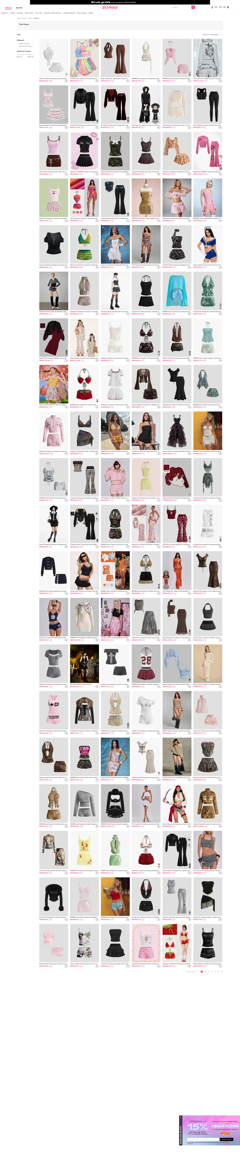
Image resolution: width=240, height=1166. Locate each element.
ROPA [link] (30, 18)
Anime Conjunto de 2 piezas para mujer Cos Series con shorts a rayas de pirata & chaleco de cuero (177, 824)
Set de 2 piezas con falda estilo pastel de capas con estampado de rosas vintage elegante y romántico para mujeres (177, 451)
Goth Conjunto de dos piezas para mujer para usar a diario (115, 311)
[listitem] (54, 60)
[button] (66, 81)
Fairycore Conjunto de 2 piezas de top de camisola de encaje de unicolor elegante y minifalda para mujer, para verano (115, 265)
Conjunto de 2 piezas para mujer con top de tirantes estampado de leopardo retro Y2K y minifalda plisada (146, 171)
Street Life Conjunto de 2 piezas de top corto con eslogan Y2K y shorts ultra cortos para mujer (53, 731)
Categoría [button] (20, 40)
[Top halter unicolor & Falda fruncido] (84, 663)
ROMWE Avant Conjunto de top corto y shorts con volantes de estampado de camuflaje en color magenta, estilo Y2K (84, 777)
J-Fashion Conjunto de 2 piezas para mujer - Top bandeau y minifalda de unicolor (146, 451)
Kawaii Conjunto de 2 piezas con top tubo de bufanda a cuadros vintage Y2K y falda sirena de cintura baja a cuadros (177, 637)
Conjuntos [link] (36, 18)
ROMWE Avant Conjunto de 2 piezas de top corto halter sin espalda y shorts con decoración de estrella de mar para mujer (84, 404)
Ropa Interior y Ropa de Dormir (52, 13)
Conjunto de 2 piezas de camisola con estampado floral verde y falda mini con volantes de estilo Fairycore (207, 498)
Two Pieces (24, 24)
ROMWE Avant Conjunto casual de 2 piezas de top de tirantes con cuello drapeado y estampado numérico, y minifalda (146, 684)
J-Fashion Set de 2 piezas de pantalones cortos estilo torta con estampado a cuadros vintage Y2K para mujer (177, 265)
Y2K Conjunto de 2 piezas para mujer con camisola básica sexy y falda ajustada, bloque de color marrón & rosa (53, 171)
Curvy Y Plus (38, 13)
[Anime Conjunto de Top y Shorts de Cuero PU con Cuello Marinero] (207, 244)
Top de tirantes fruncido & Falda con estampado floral (53, 404)
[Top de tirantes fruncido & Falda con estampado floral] (53, 384)
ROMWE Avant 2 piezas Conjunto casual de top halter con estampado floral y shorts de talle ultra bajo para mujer (207, 358)
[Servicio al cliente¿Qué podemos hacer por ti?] (224, 7)
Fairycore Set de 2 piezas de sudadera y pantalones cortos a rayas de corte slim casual (53, 311)
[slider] (17, 54)
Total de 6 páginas (191, 971)
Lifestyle (91, 13)
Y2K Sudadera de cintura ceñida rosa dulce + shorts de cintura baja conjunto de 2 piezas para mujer (115, 498)
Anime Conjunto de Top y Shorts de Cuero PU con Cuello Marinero (207, 265)
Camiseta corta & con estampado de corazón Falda (115, 637)
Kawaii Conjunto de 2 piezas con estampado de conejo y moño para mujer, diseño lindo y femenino (53, 125)
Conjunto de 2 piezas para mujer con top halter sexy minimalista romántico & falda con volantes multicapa (207, 731)
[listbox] (212, 7)
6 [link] (218, 971)
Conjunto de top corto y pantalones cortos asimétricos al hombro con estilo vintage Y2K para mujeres (177, 777)
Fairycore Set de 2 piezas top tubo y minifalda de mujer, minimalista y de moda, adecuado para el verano (115, 777)
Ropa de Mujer (29, 13)
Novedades (20, 13)
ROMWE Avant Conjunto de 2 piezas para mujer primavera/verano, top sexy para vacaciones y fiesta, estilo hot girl (53, 824)
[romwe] (110, 7)
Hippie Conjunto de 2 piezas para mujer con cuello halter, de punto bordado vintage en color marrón (115, 78)
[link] (120, 2)
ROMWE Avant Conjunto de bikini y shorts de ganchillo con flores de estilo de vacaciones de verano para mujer (115, 451)
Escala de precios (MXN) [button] (23, 51)
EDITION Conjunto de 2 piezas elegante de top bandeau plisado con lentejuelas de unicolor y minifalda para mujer (146, 218)
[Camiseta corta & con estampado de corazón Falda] (115, 617)
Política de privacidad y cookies (210, 1142)
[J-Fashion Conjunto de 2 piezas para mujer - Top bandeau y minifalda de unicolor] (146, 431)
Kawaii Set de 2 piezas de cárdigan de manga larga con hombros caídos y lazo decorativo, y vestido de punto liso (53, 358)
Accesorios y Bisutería (69, 13)
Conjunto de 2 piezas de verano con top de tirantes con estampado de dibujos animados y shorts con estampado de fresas (146, 964)
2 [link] (205, 971)
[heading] (25, 43)
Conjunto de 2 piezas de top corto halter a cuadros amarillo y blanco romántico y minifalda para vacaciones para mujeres (146, 498)
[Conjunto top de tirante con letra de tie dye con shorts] (84, 58)
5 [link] (215, 971)
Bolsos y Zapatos (82, 13)
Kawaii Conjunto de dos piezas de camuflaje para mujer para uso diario (115, 171)
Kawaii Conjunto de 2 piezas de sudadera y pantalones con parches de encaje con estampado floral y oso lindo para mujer (84, 358)
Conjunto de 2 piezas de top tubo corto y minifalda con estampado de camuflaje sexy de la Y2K (115, 964)
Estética (12, 13)
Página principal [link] (21, 18)
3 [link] (208, 971)
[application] (216, 35)
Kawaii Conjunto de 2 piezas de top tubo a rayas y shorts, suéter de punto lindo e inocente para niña (53, 964)
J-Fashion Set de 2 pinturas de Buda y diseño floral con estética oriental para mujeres (53, 870)
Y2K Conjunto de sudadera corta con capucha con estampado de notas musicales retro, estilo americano (207, 78)
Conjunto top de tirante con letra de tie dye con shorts (84, 78)
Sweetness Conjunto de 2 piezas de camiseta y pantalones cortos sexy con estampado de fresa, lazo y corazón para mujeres (53, 218)
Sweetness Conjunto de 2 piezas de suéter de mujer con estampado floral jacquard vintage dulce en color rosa (53, 451)
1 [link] (201, 971)
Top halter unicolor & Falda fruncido (80, 684)
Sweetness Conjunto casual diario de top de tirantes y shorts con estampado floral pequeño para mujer (115, 358)
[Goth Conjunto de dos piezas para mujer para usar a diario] (115, 291)
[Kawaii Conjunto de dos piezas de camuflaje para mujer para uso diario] (115, 151)
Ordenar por (206, 34)
